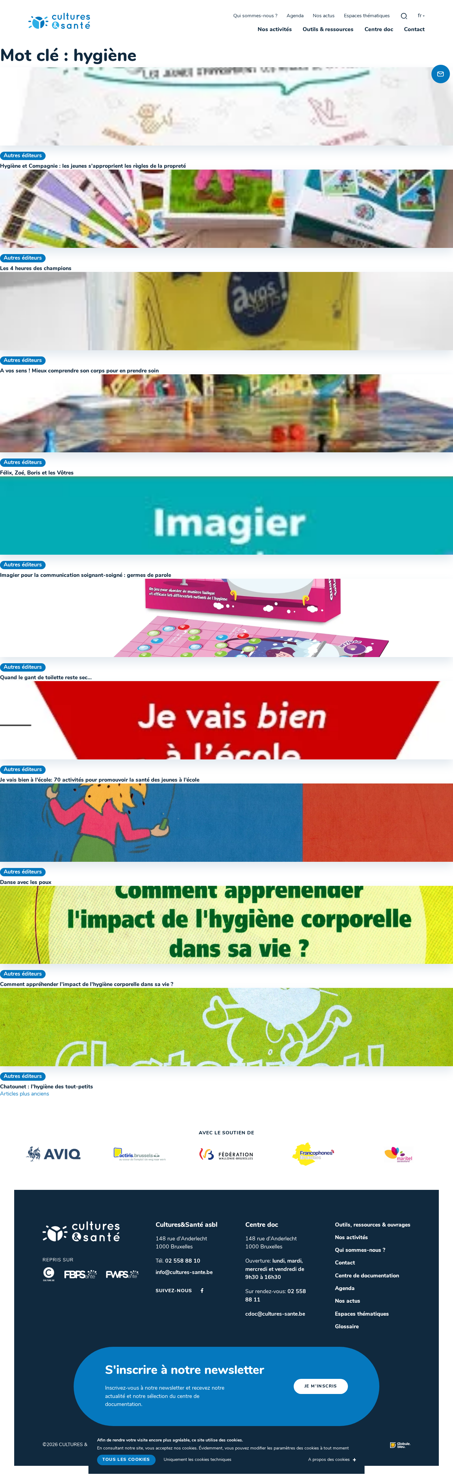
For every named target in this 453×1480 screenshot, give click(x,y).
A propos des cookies (329, 1459)
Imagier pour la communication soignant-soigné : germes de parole (85, 575)
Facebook (202, 1290)
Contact (414, 30)
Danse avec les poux (25, 882)
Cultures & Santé (81, 1231)
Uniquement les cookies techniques (197, 1459)
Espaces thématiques (367, 16)
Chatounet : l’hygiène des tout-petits (46, 1087)
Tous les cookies (126, 1459)
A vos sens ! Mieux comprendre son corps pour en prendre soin (79, 371)
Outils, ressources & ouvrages (372, 1225)
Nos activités (275, 30)
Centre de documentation (367, 1276)
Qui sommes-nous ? (255, 16)
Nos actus (324, 16)
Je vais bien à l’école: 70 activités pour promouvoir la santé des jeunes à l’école (99, 780)
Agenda (295, 16)
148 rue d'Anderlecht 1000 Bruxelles (181, 1243)
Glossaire (347, 1327)
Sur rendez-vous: (275, 1295)
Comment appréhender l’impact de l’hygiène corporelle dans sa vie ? (86, 984)
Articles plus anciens (24, 1094)
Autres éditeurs (23, 155)
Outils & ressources (328, 30)
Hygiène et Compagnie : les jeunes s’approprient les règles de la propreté (93, 166)
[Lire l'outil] (226, 106)
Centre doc (379, 30)
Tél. (178, 1261)
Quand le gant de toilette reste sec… (46, 677)
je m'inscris (320, 1386)
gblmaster (404, 16)
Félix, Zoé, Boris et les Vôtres (37, 473)
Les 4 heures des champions (35, 268)
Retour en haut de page (439, 52)
